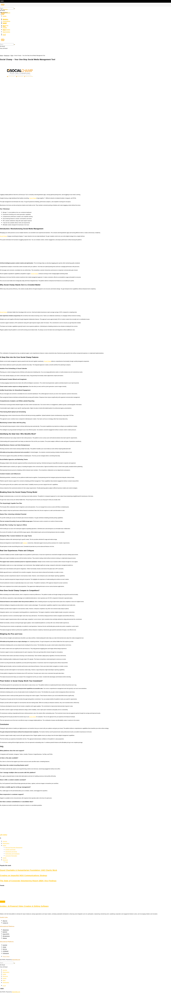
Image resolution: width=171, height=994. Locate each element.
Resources (5, 25)
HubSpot (25, 543)
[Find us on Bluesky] (2, 1)
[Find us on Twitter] (0, 1)
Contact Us (5, 923)
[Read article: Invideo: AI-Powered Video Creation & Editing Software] (85, 894)
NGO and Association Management (13, 848)
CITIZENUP (5, 951)
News (4, 30)
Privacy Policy (6, 956)
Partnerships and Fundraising (12, 854)
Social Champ (32, 198)
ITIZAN (4, 947)
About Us (5, 921)
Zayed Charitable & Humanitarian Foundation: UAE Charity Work (28, 870)
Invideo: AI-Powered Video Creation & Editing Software (24, 906)
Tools (12, 56)
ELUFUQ (5, 945)
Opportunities (6, 30)
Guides (4, 23)
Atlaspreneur (6, 930)
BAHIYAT (5, 932)
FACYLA (5, 949)
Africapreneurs (6, 936)
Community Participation (11, 856)
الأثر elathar (3, 835)
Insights (5, 28)
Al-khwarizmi (6, 953)
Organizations (6, 13)
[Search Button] (14, 8)
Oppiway (5, 938)
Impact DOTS (6, 934)
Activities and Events (10, 850)
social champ (32, 717)
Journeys (5, 9)
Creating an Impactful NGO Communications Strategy (23, 875)
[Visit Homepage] (2, 6)
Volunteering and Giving (11, 852)
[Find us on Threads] (3, 1)
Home (1, 56)
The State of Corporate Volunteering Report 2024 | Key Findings (28, 881)
